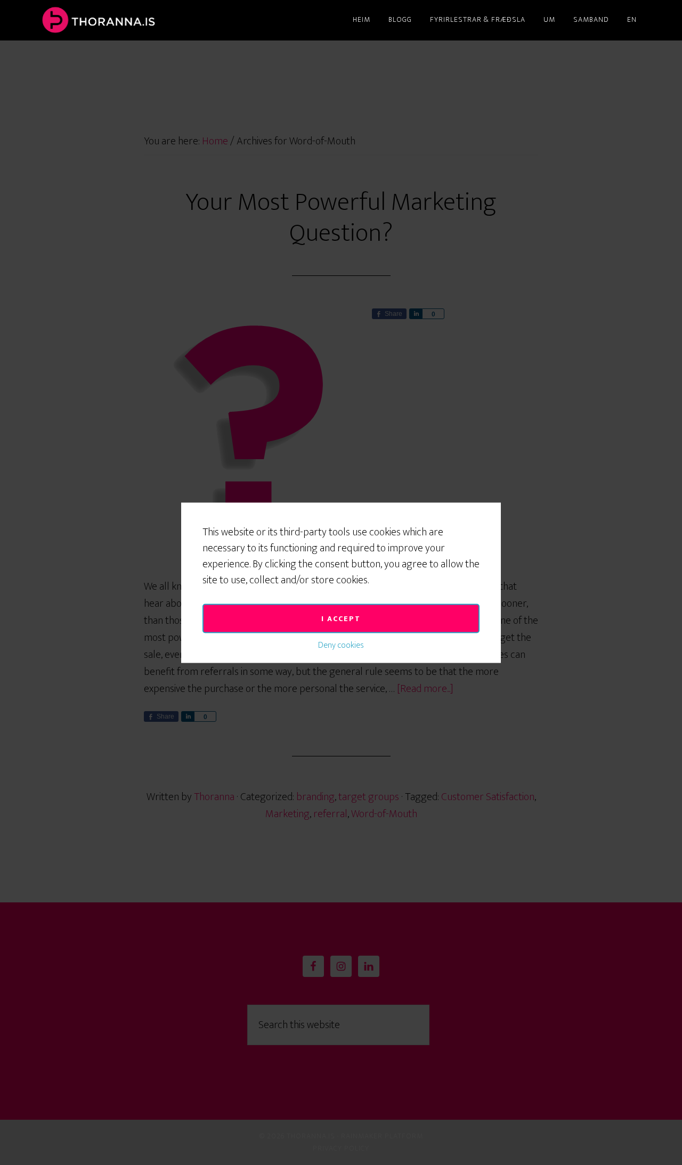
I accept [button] (341, 618)
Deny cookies (341, 645)
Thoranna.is (133, 20)
